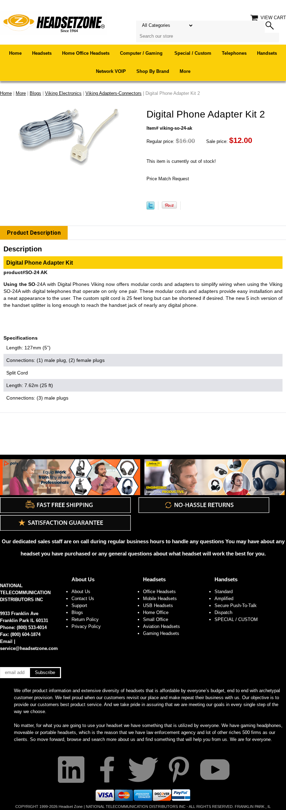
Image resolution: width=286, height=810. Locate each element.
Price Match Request (167, 178)
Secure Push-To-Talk (235, 605)
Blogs (77, 612)
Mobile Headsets (160, 598)
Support (79, 605)
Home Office (155, 612)
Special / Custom (192, 53)
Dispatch (223, 612)
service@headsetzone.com (29, 648)
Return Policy (85, 619)
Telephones (234, 53)
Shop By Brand (152, 71)
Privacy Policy (86, 626)
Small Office (155, 619)
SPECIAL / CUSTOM (236, 619)
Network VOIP (111, 71)
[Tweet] (150, 208)
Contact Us (83, 598)
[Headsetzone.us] (53, 22)
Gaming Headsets (161, 633)
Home (15, 53)
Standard (223, 591)
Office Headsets (159, 591)
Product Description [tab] (34, 232)
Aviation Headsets (161, 626)
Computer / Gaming (142, 53)
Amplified (223, 598)
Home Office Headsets (86, 53)
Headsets (42, 53)
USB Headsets (158, 605)
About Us (83, 579)
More (185, 71)
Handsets (267, 53)
